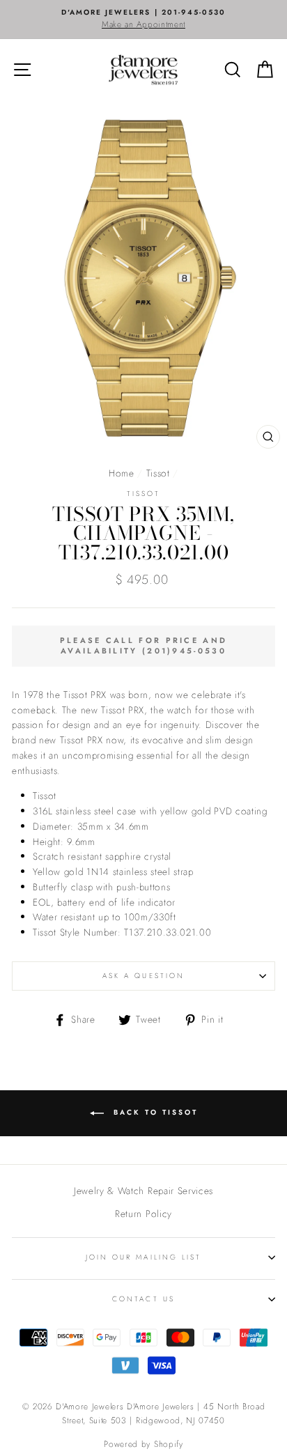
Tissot (158, 473)
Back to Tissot (153, 1112)
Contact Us (143, 1299)
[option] (143, 19)
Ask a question (143, 975)
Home (121, 473)
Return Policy (143, 1214)
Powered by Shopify (143, 1444)
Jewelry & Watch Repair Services (143, 1191)
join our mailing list (143, 1257)
